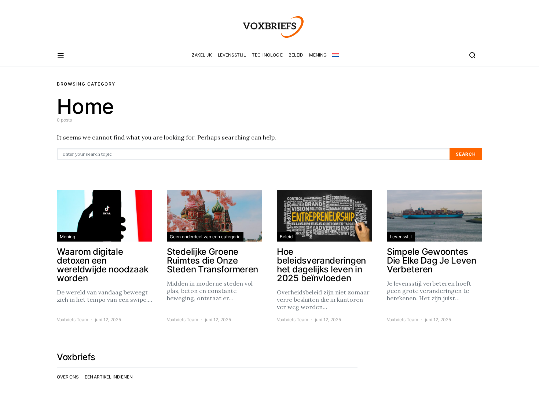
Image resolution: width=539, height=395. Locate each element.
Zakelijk (202, 55)
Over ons (68, 377)
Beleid (296, 55)
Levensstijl (232, 55)
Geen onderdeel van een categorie (205, 236)
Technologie (267, 55)
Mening (317, 55)
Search (466, 154)
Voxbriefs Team (72, 319)
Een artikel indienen (109, 377)
